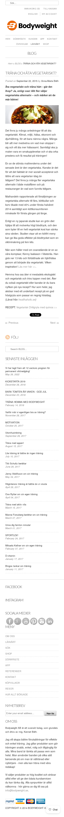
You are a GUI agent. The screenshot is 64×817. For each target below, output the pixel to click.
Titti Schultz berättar (15, 463)
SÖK (7, 647)
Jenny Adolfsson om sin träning (21, 473)
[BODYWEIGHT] (32, 26)
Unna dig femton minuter (18, 525)
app (42, 39)
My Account (49, 14)
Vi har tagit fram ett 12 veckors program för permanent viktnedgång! (27, 369)
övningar (22, 44)
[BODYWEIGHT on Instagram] (41, 621)
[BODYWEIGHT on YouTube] (25, 621)
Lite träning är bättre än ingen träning (24, 453)
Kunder (33, 39)
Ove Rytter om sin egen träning (21, 494)
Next (52, 322)
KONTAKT (10, 677)
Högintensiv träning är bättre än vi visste (26, 484)
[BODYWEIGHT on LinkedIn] (49, 621)
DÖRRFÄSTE (12, 659)
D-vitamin (10, 555)
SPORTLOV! (11, 535)
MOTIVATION (12, 422)
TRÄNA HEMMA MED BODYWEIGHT (25, 402)
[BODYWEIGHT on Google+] (17, 621)
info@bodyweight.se (16, 790)
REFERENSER (13, 671)
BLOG (32, 53)
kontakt (52, 39)
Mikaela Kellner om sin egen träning (23, 545)
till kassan (50, 8)
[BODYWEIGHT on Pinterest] (33, 621)
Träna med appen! (14, 443)
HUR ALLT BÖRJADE (16, 694)
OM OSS (10, 636)
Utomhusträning (13, 432)
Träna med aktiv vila (15, 504)
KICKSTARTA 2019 (15, 381)
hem (8, 39)
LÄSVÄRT (35, 44)
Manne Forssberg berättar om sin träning (26, 514)
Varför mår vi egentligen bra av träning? (25, 412)
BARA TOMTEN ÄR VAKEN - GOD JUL (26, 391)
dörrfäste (19, 39)
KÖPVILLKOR (12, 682)
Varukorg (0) (32, 8)
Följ (14, 337)
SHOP (8, 653)
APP (7, 665)
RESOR (9, 688)
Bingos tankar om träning (18, 566)
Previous (13, 322)
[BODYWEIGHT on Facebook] (9, 621)
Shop (46, 44)
